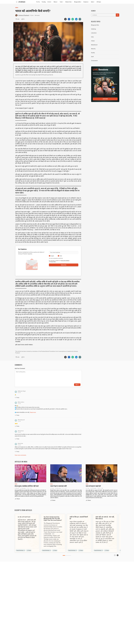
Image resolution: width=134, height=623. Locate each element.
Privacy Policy (53, 261)
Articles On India (21, 461)
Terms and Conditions (65, 260)
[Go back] (16, 2)
